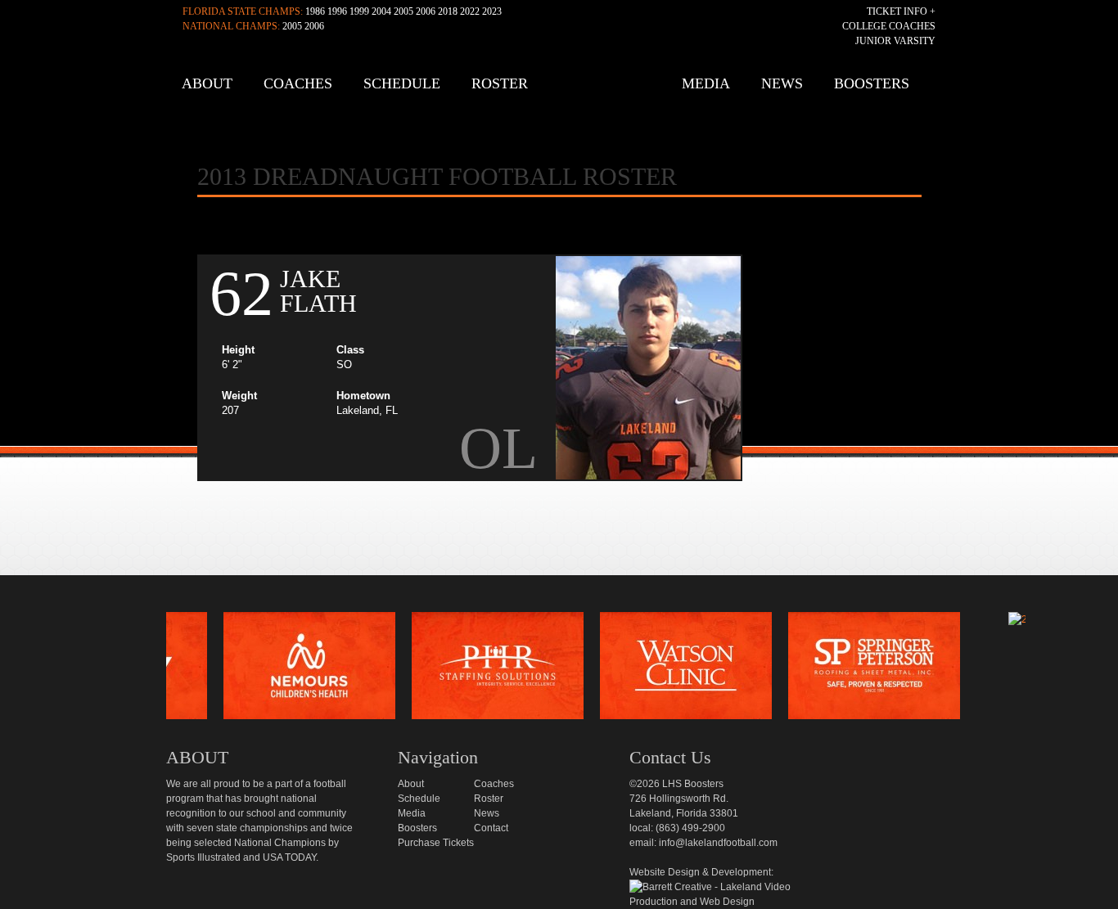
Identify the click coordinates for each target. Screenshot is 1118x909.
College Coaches (888, 26)
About (207, 83)
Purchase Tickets (436, 842)
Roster (499, 83)
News (782, 83)
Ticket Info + (901, 11)
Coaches (298, 83)
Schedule (401, 83)
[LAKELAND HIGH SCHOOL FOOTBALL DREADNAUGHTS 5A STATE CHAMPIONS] (563, 89)
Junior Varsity (895, 41)
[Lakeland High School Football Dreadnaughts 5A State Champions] (570, 593)
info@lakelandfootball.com (718, 842)
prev (139, 670)
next (1052, 670)
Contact (491, 828)
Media (706, 83)
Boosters (871, 83)
